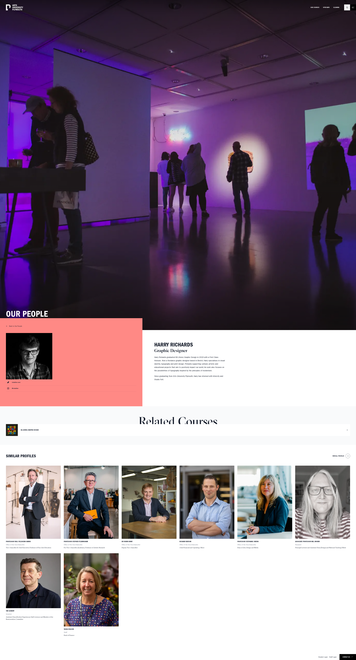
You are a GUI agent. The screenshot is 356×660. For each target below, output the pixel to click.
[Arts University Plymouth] (14, 7)
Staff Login (333, 657)
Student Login (323, 657)
